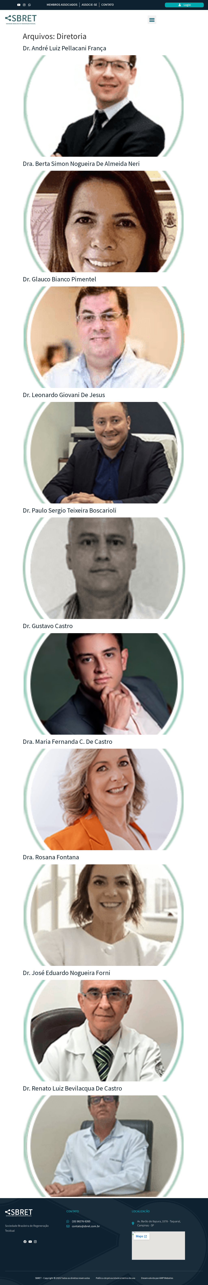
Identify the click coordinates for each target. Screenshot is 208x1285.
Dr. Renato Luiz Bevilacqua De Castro (72, 1088)
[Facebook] (25, 1241)
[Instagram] (24, 4)
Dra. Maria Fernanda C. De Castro (67, 742)
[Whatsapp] (29, 4)
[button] (152, 19)
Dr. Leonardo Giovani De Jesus (64, 395)
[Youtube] (18, 4)
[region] (104, 1273)
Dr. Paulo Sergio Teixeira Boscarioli (69, 510)
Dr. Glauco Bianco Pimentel (59, 279)
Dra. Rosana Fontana (51, 857)
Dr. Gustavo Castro (48, 626)
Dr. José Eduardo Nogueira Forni (66, 973)
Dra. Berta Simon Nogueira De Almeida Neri (81, 164)
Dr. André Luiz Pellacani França (64, 48)
